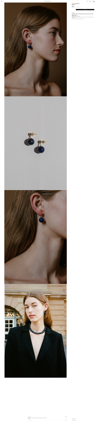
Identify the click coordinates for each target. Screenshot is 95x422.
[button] (92, 1)
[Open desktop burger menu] (1, 1)
